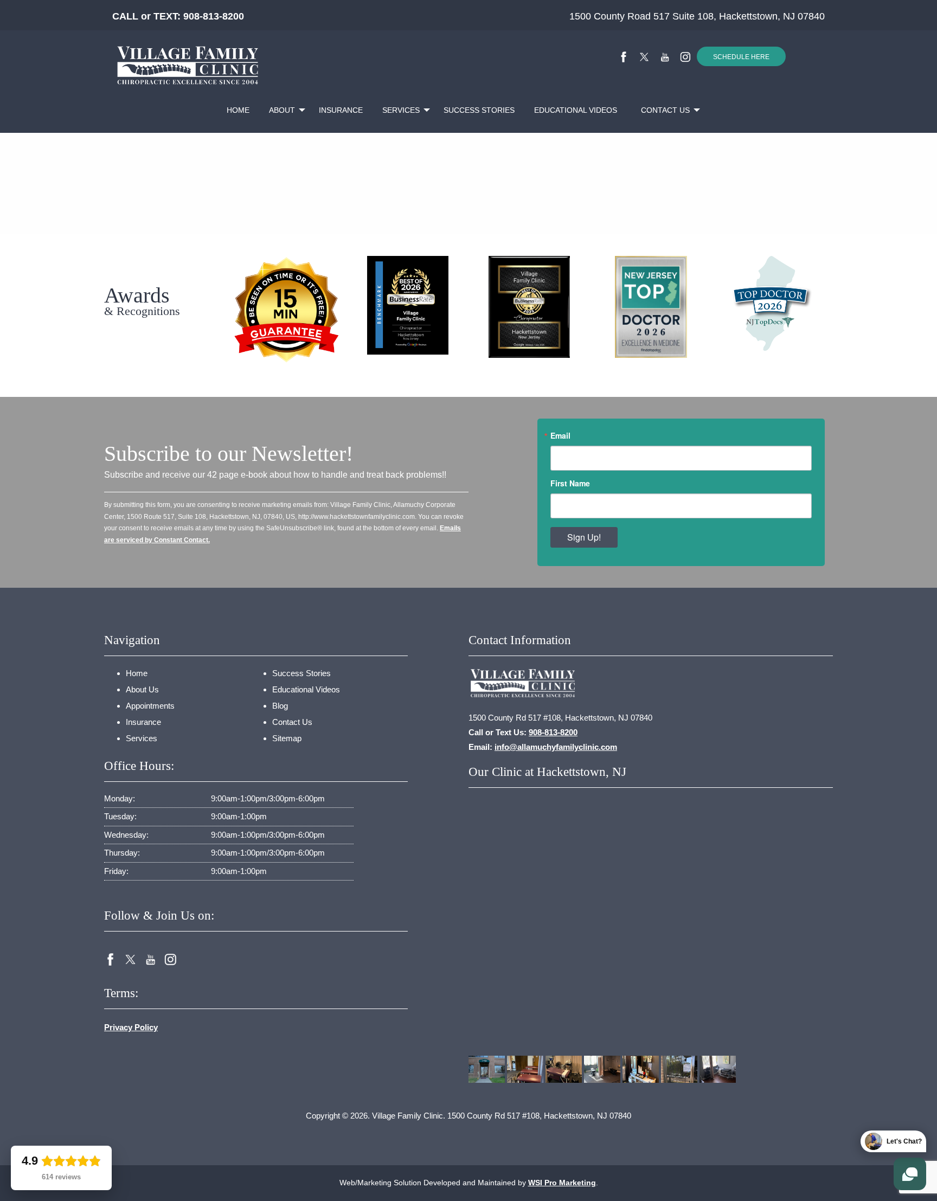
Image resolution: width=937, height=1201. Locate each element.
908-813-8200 (213, 16)
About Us (142, 689)
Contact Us (665, 110)
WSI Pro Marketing (562, 1182)
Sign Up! (584, 537)
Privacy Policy (131, 1027)
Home (238, 110)
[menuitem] (238, 110)
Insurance (341, 110)
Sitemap (286, 738)
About (282, 110)
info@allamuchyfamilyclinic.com (556, 747)
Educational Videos (575, 110)
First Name (570, 483)
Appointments (150, 705)
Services (401, 110)
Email (560, 435)
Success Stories (479, 110)
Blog (280, 705)
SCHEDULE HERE (741, 57)
